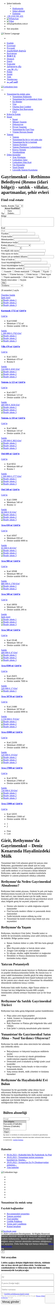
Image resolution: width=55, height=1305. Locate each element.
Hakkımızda (17, 8)
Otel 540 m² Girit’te (10, 489)
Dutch (9, 61)
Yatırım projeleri (14, 1216)
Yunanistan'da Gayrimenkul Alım (27, 99)
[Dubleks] (12, 213)
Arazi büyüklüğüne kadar (12, 265)
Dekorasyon (17, 124)
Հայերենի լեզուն (16, 51)
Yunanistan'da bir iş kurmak (24, 142)
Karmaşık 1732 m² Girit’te (13, 310)
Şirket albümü (18, 11)
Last (9, 833)
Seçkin (23, 280)
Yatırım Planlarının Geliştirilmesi (26, 147)
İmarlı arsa (41, 277)
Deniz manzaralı (22, 271)
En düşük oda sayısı (10, 250)
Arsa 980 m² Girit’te (10, 561)
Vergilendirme (18, 152)
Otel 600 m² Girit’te (10, 453)
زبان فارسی (12, 69)
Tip (2, 213)
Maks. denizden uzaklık (11, 268)
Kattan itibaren (7, 245)
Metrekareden (7, 239)
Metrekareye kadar (9, 242)
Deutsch (10, 59)
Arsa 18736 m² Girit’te (12, 696)
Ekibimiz (16, 13)
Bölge (3, 216)
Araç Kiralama (19, 157)
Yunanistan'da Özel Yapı (23, 129)
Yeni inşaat (46, 274)
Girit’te (4, 316)
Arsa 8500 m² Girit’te (11, 665)
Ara (3, 283)
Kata (3, 248)
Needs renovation (9, 280)
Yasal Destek (18, 167)
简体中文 (11, 56)
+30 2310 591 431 (15, 16)
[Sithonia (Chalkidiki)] (14, 1126)
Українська (12, 79)
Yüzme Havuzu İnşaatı (22, 132)
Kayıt (6, 1132)
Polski (9, 72)
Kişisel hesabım (14, 1226)
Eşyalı (46, 271)
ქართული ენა (14, 66)
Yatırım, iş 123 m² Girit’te (13, 382)
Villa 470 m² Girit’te (10, 346)
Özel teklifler (12, 1219)
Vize (14, 104)
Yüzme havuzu (16, 274)
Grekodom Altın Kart (21, 162)
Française (11, 64)
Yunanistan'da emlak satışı (18, 94)
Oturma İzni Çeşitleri (21, 106)
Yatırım (10, 134)
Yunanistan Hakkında (22, 96)
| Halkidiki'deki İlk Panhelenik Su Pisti (29, 1155)
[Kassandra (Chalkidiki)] (14, 1124)
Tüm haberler (13, 1167)
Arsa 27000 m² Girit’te (12, 768)
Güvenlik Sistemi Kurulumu (25, 170)
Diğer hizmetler (14, 155)
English (10, 43)
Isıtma (3, 274)
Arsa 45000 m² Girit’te (12, 732)
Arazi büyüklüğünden (11, 262)
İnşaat (9, 117)
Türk (9, 77)
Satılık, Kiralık (7, 206)
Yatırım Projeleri (19, 144)
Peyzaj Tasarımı (19, 127)
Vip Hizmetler (18, 165)
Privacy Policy (41, 1296)
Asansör (7, 271)
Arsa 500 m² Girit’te (10, 594)
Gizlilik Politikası (18, 1140)
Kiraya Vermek (19, 149)
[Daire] (12, 211)
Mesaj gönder (10, 1301)
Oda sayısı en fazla (9, 253)
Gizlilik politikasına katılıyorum (16, 1294)
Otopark (36, 271)
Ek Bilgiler (17, 101)
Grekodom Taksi (19, 160)
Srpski (9, 74)
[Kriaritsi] (14, 1129)
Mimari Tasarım (19, 122)
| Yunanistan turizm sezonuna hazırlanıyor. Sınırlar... (25, 1158)
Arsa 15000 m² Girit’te (12, 803)
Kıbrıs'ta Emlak (14, 114)
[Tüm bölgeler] (14, 1122)
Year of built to (7, 259)
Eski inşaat (28, 277)
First (9, 831)
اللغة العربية (12, 82)
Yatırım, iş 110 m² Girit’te (13, 418)
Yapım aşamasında (12, 277)
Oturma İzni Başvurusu (22, 109)
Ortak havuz (32, 274)
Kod (3, 228)
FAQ (14, 112)
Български (12, 53)
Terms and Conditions (16, 1224)
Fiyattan (5, 233)
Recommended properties (18, 1214)
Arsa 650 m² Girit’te (10, 525)
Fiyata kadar (6, 236)
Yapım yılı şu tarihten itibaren (14, 256)
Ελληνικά (11, 45)
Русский (11, 48)
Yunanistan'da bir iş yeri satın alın (27, 139)
